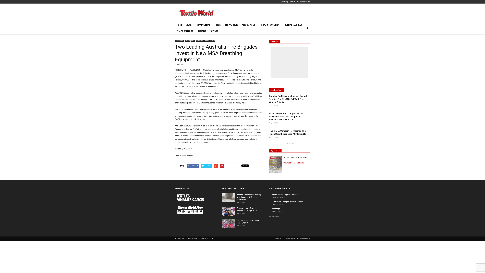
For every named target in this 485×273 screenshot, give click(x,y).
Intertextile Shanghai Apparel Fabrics (287, 202)
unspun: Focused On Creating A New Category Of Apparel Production (250, 197)
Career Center (290, 239)
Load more (289, 143)
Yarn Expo (276, 209)
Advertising (284, 2)
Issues (218, 25)
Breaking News (190, 41)
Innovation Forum (303, 239)
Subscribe (201, 31)
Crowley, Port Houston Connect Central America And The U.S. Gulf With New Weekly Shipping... (288, 99)
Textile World (179, 41)
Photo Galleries (185, 31)
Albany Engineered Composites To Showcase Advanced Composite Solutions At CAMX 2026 (286, 116)
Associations (248, 25)
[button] (307, 28)
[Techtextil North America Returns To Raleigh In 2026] (228, 211)
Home (179, 25)
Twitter (292, 2)
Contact (213, 31)
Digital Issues (231, 25)
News (188, 25)
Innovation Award (303, 2)
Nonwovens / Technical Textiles (205, 41)
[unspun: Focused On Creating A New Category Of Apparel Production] (228, 197)
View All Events (274, 216)
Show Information (270, 25)
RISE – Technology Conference (285, 195)
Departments (203, 25)
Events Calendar (293, 25)
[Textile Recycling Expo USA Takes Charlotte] (228, 223)
